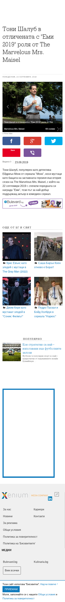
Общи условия (46, 594)
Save (13, 150)
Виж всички (12, 570)
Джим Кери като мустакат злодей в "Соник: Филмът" (14, 312)
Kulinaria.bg (41, 561)
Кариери (39, 509)
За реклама (10, 523)
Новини (7, 516)
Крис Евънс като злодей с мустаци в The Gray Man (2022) (15, 267)
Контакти (39, 516)
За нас (7, 509)
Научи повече (48, 584)
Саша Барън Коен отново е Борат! (47, 265)
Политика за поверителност (18, 598)
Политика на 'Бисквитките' (19, 543)
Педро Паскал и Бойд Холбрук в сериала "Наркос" (46, 312)
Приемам (11, 589)
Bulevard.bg (10, 561)
